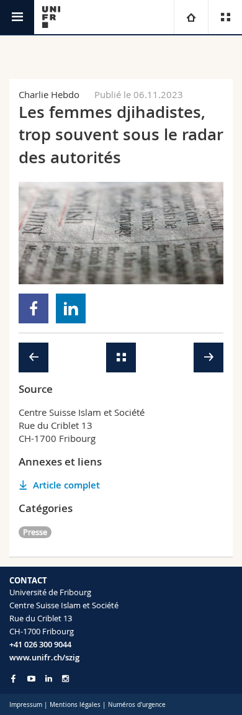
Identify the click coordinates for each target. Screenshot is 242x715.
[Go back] (121, 357)
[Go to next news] (208, 357)
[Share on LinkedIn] (71, 308)
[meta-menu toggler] (225, 17)
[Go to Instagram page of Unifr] (65, 679)
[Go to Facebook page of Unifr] (13, 678)
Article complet (66, 485)
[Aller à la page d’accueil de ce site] (51, 17)
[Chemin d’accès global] (191, 17)
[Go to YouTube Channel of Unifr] (31, 679)
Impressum (25, 705)
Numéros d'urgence (137, 705)
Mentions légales (75, 705)
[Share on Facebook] (34, 308)
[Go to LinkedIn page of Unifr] (48, 679)
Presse (35, 531)
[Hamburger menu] (17, 17)
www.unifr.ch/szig (44, 657)
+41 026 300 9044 (40, 644)
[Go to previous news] (33, 357)
